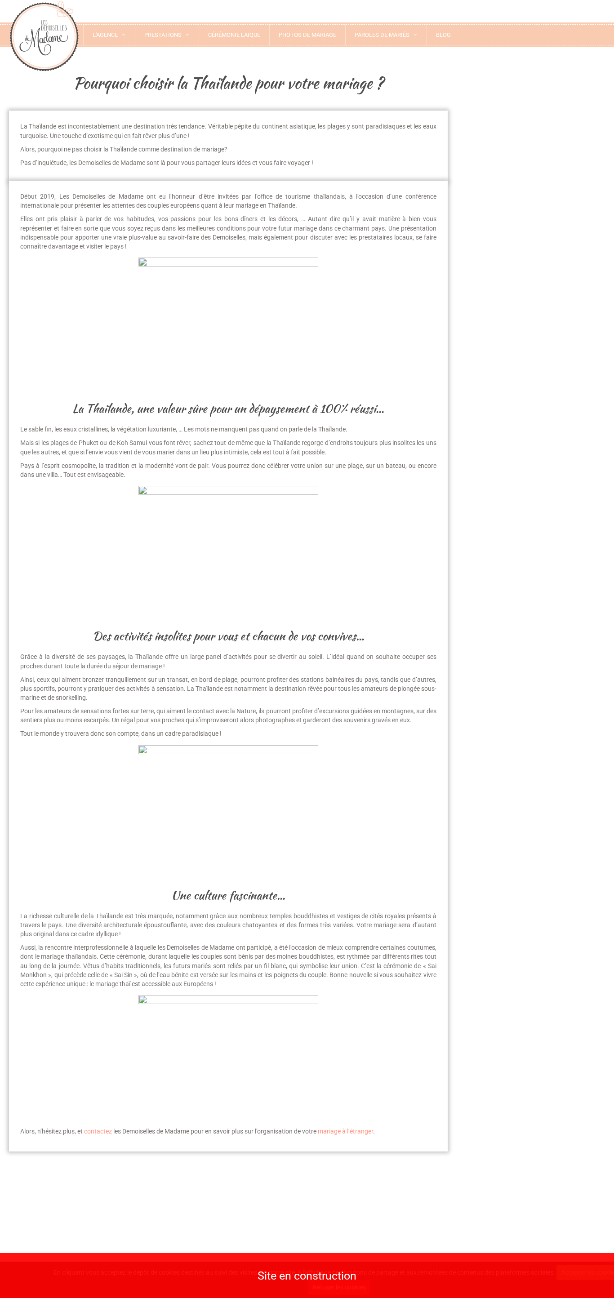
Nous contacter (131, 1224)
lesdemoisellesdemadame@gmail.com (131, 1239)
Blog (443, 34)
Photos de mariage (307, 34)
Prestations (163, 34)
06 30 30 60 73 (136, 1251)
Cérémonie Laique (234, 34)
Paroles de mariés (382, 34)
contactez (98, 1131)
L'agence (105, 34)
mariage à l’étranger (345, 1131)
